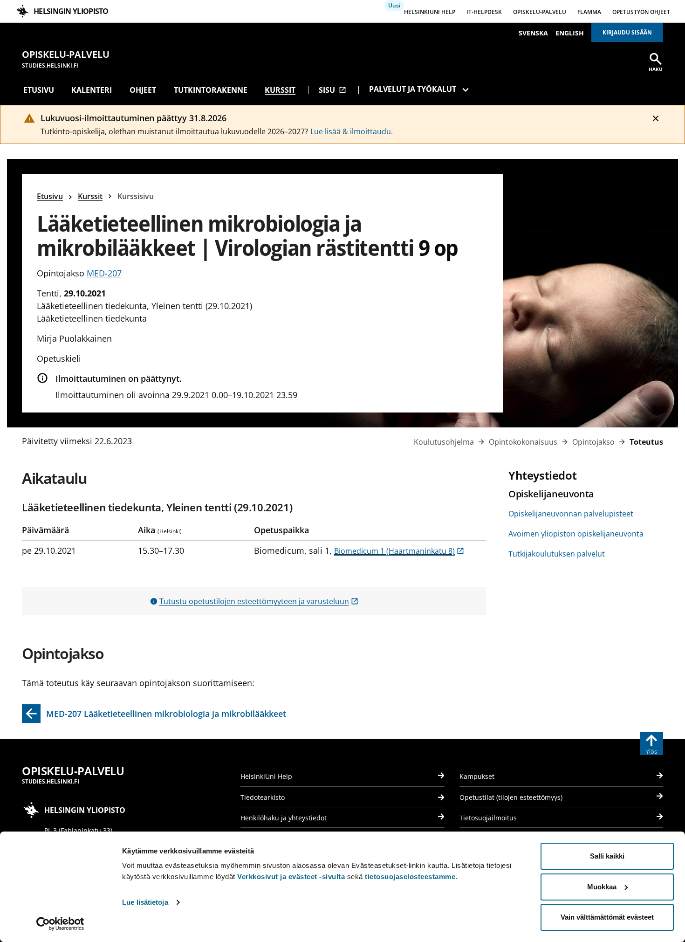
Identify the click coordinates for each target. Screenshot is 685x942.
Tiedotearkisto (262, 797)
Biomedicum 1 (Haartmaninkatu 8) (399, 551)
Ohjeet (143, 90)
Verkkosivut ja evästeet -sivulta (291, 876)
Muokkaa (601, 887)
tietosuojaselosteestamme (410, 876)
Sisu (332, 90)
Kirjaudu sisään (627, 32)
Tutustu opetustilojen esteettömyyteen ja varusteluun (258, 601)
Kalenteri (91, 90)
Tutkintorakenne (210, 90)
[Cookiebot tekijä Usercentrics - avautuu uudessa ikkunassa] (60, 924)
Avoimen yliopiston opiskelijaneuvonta (576, 534)
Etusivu (38, 90)
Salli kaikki (607, 856)
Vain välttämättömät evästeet (607, 917)
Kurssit (280, 90)
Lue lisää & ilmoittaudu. (351, 131)
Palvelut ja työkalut (412, 89)
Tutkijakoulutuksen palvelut (556, 554)
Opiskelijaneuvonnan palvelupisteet (570, 514)
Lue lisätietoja (145, 902)
